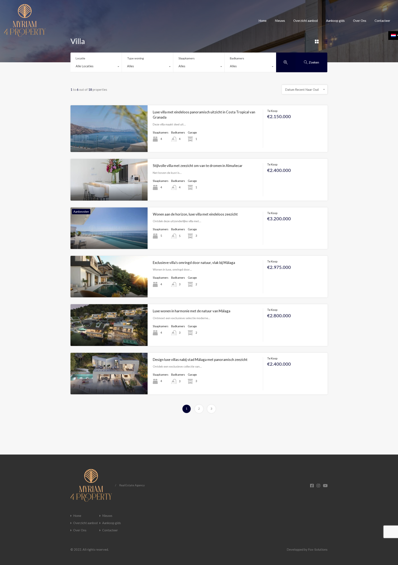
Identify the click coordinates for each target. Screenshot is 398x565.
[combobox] (96, 67)
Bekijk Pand (109, 143)
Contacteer (382, 20)
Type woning (135, 58)
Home (262, 20)
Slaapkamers (186, 58)
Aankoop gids (335, 20)
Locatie (80, 58)
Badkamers (237, 58)
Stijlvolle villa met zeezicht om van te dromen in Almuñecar (198, 165)
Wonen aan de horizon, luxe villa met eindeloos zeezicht (195, 214)
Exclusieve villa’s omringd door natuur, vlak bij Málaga (194, 262)
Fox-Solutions (318, 549)
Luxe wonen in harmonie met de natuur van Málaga (191, 311)
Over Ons (359, 20)
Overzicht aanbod (305, 20)
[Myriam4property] (25, 35)
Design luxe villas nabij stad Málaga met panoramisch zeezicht (200, 359)
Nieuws (280, 20)
